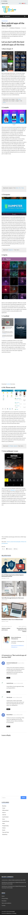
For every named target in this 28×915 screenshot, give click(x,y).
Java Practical (5, 816)
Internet (4, 814)
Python (4, 827)
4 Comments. (23, 28)
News (3, 823)
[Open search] (25, 16)
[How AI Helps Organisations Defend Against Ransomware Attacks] (14, 566)
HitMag (14, 913)
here (19, 99)
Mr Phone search (12, 446)
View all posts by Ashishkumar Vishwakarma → (17, 646)
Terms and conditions (6, 903)
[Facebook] (19, 3)
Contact (3, 905)
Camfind (8, 384)
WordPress (4, 834)
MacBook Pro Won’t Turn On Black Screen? (12, 619)
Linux (3, 819)
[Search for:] (14, 797)
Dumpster (10, 250)
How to (4, 812)
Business (4, 805)
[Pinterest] (24, 3)
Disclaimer (4, 900)
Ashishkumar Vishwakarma (15, 28)
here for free (20, 188)
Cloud (3, 808)
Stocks (3, 830)
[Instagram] (25, 3)
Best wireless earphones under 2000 (17, 880)
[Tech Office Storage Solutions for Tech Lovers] (14, 589)
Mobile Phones (5, 821)
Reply (8, 677)
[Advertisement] (14, 170)
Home (3, 896)
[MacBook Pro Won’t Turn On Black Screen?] (14, 610)
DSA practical (5, 810)
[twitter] (21, 3)
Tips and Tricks (5, 832)
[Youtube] (22, 3)
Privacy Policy (5, 898)
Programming (5, 825)
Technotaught (12, 911)
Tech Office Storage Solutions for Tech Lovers (13, 598)
